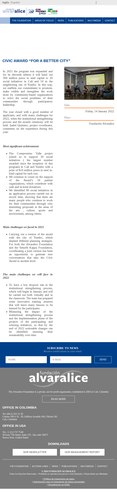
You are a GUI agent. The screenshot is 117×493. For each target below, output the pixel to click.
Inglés (5, 3)
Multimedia (94, 21)
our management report (82, 456)
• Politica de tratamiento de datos (58, 483)
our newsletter (34, 456)
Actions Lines (40, 470)
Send (102, 360)
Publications (75, 21)
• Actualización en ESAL (58, 489)
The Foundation (21, 21)
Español (15, 3)
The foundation (19, 470)
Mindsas (107, 478)
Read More (58, 400)
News (61, 21)
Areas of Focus (44, 21)
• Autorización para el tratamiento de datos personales (58, 486)
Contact (110, 21)
